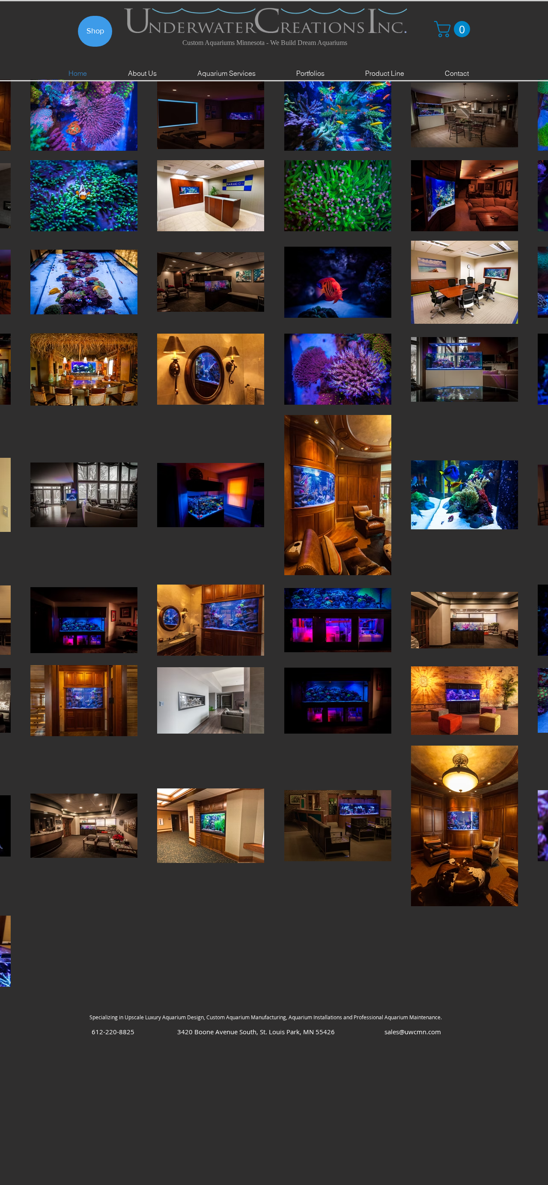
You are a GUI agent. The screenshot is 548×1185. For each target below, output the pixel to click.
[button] (454, 29)
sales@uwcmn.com (412, 1031)
